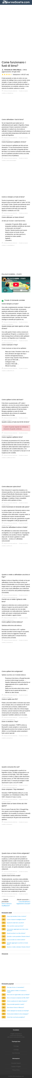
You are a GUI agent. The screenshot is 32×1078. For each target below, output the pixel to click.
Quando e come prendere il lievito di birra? (18, 936)
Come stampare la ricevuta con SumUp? (18, 1010)
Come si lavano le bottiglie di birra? (16, 919)
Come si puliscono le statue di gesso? (17, 1001)
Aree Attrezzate (16, 1053)
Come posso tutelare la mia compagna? (18, 1014)
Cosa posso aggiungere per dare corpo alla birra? (17, 929)
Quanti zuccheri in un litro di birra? (16, 933)
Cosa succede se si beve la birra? (16, 939)
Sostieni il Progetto (16, 1066)
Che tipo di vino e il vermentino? (15, 987)
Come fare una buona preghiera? (16, 1017)
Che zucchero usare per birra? (15, 926)
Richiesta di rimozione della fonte (10, 90)
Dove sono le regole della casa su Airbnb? (18, 994)
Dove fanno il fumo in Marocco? (15, 1007)
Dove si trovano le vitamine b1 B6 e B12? (18, 997)
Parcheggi (16, 1046)
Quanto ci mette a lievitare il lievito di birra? (18, 947)
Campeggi (16, 1049)
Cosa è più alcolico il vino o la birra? (16, 916)
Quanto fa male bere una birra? (15, 922)
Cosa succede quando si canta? (15, 1004)
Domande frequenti (16, 1063)
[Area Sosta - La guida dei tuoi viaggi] (16, 3)
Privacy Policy (16, 1070)
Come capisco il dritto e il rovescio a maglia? (16, 991)
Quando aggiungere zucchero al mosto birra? (17, 943)
